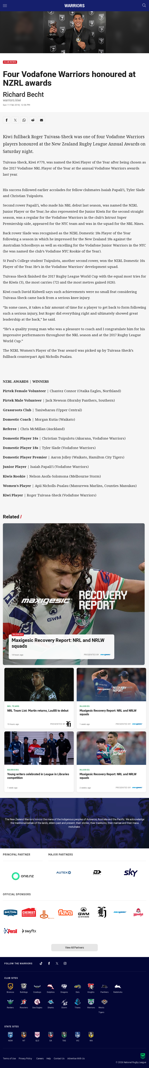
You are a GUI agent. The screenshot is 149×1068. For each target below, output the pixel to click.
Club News (10, 62)
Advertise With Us (76, 1058)
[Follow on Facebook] (49, 963)
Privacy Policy (25, 1058)
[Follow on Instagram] (65, 963)
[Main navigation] (5, 6)
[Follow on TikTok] (41, 963)
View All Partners (74, 947)
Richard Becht (23, 94)
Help (49, 1058)
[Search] (144, 5)
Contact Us (59, 1058)
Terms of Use (9, 1058)
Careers (40, 1058)
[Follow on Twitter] (57, 963)
